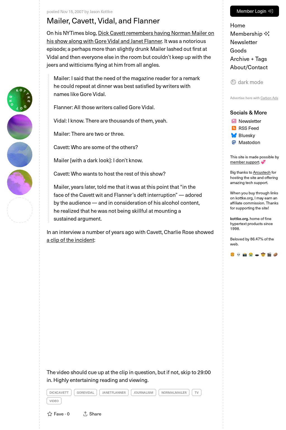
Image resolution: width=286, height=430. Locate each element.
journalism (143, 392)
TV (197, 392)
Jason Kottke (101, 11)
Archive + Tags (248, 59)
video (54, 401)
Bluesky (247, 135)
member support (244, 161)
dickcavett (59, 392)
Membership (247, 33)
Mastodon (249, 142)
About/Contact (249, 67)
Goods (238, 50)
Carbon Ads (269, 97)
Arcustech (262, 172)
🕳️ (257, 254)
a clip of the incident (70, 239)
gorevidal (85, 392)
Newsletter (243, 42)
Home (237, 25)
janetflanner (114, 392)
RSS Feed (249, 128)
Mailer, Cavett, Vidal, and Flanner (103, 20)
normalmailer (174, 392)
